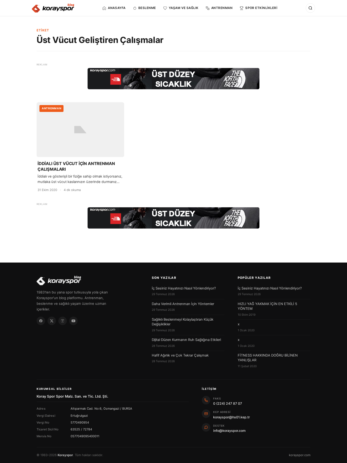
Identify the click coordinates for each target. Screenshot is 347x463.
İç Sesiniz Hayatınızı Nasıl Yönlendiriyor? (184, 288)
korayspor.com (299, 455)
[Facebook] (41, 321)
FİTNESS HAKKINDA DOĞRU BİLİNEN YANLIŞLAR (268, 357)
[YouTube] (73, 321)
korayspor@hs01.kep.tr (231, 417)
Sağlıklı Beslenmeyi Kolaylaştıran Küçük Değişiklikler (182, 321)
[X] (51, 321)
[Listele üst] (173, 78)
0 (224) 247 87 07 (227, 403)
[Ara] (310, 8)
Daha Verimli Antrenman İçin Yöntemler (183, 304)
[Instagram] (62, 321)
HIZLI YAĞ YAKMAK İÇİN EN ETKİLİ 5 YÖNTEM (267, 306)
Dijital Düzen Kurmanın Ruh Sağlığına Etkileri (186, 340)
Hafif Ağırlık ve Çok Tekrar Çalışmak (180, 355)
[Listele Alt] (173, 218)
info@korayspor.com (229, 431)
